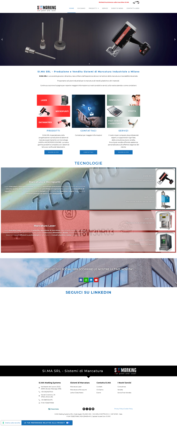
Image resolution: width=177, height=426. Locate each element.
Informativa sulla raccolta (11, 423)
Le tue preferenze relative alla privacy (44, 423)
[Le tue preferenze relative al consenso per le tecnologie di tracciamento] (3, 423)
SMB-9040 (148, 176)
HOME (71, 8)
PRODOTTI (93, 8)
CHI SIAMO (81, 8)
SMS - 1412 (149, 197)
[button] (2, 39)
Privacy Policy (118, 409)
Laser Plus (149, 218)
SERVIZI (105, 8)
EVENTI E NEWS (117, 8)
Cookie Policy (128, 409)
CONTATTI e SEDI (133, 8)
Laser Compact (146, 240)
